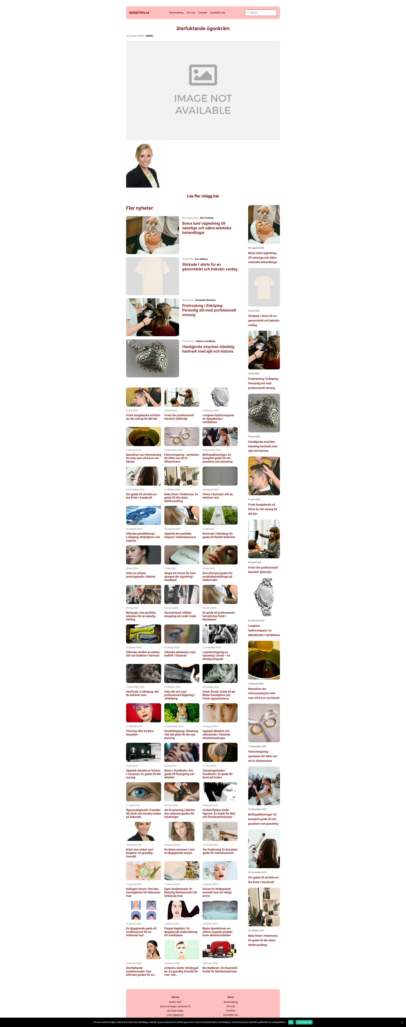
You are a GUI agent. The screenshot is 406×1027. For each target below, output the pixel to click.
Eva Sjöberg (201, 259)
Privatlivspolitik (304, 1022)
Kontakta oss (217, 12)
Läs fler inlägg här (203, 196)
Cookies (202, 12)
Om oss (191, 12)
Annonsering (176, 12)
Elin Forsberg (206, 218)
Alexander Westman (205, 300)
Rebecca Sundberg (205, 341)
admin (149, 35)
